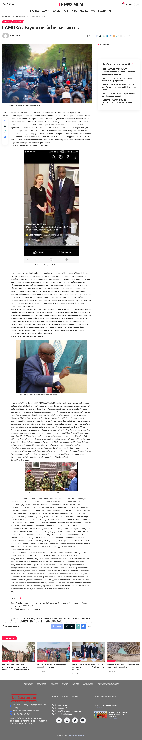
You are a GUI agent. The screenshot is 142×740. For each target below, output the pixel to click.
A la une (7, 21)
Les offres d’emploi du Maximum (107, 705)
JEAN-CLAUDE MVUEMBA (44, 619)
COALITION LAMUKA (27, 619)
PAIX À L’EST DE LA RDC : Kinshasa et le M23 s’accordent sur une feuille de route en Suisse (119, 87)
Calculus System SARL (76, 735)
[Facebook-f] (59, 720)
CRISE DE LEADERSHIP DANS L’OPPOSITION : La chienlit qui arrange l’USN (117, 102)
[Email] (113, 36)
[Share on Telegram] (110, 36)
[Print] (120, 36)
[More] (124, 36)
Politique (17, 21)
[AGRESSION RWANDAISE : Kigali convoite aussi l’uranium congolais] (123, 652)
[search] (126, 4)
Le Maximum (71, 4)
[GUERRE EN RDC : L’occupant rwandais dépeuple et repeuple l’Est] (53, 652)
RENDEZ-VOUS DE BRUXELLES (50, 621)
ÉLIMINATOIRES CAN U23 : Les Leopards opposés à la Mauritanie (118, 714)
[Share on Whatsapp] (103, 36)
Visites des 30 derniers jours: (63, 711)
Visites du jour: (58, 705)
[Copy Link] (117, 36)
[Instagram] (67, 720)
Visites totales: (58, 714)
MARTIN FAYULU (74, 619)
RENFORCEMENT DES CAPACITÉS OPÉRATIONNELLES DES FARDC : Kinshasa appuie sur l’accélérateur (118, 71)
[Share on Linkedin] (106, 36)
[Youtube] (83, 720)
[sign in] (4, 4)
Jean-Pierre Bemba (60, 619)
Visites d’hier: (57, 708)
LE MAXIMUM (15, 36)
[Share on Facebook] (96, 36)
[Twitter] (9, 4)
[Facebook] (7, 4)
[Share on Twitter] (100, 36)
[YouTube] (12, 4)
